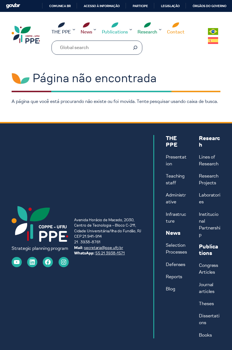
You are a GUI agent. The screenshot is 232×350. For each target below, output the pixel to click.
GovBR (13, 6)
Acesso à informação (102, 6)
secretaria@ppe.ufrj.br (103, 247)
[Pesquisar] (135, 47)
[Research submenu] (160, 29)
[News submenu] (94, 29)
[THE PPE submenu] (73, 29)
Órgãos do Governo (209, 6)
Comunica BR (60, 6)
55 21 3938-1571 (110, 253)
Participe (140, 6)
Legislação (170, 6)
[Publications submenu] (130, 29)
